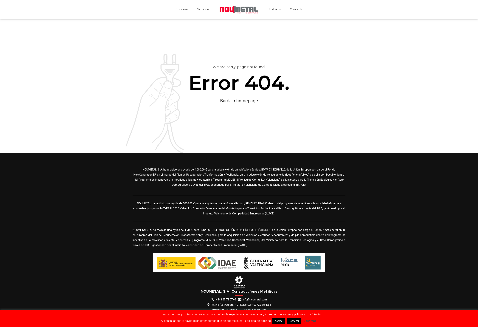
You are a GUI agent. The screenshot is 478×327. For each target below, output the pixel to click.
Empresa (181, 9)
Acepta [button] (279, 321)
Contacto (296, 9)
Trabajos (275, 9)
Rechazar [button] (294, 321)
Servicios (203, 9)
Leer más (310, 321)
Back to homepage (239, 100)
